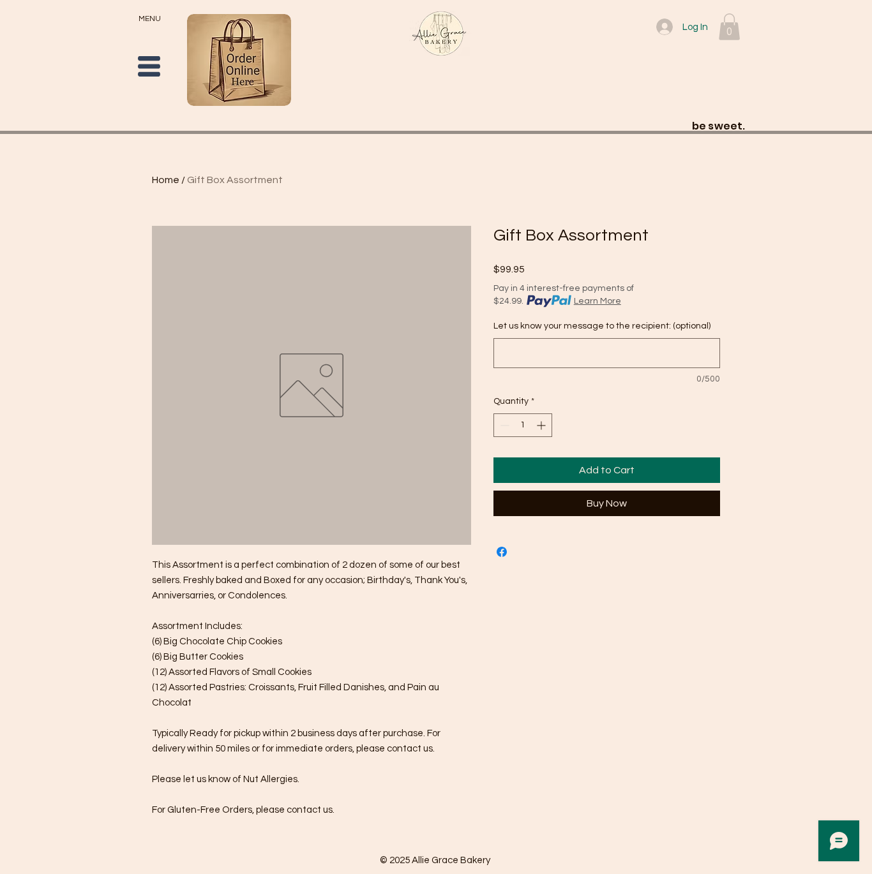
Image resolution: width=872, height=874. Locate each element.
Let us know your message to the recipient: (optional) (601, 326)
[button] (149, 66)
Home (165, 180)
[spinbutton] (522, 425)
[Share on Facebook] (501, 551)
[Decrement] (503, 425)
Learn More (597, 301)
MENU (150, 19)
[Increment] (542, 425)
